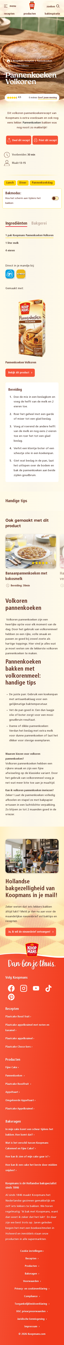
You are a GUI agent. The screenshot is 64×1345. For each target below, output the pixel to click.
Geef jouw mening (47, 98)
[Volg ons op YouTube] (36, 991)
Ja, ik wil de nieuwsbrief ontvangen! (29, 932)
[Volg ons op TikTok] (48, 991)
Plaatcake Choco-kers (18, 1047)
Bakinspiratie (52, 14)
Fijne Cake (11, 1067)
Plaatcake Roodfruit (17, 1084)
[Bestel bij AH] (9, 274)
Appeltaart (11, 1092)
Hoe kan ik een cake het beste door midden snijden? (31, 1168)
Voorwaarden (31, 1281)
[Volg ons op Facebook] (11, 991)
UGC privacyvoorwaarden (31, 1311)
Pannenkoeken (44, 61)
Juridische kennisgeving (31, 1319)
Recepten (9, 14)
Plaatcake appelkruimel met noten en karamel (27, 1028)
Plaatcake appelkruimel (19, 1038)
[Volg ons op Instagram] (23, 991)
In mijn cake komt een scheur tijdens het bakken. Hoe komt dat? (29, 1132)
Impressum (31, 1326)
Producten (30, 14)
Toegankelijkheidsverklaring (31, 1304)
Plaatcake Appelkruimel (19, 1108)
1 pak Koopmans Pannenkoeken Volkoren (29, 235)
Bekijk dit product (19, 372)
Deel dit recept (20, 140)
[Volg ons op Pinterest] (11, 999)
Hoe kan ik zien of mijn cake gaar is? (26, 1156)
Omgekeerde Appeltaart (19, 1100)
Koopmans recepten (23, 61)
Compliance (31, 1296)
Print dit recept (47, 140)
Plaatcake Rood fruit (17, 1016)
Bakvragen (31, 1273)
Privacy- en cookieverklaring (31, 1288)
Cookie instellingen (31, 1251)
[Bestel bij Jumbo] (20, 274)
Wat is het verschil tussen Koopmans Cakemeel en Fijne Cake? (26, 1146)
